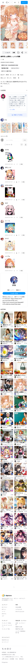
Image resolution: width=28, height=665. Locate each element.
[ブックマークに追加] (18, 52)
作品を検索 (18, 616)
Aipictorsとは (5, 649)
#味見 (14, 78)
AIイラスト (4, 616)
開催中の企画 (19, 636)
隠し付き (8, 144)
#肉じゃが (3, 78)
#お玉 (21, 74)
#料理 (7, 74)
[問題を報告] (17, 164)
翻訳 (1, 86)
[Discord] (5, 658)
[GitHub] (10, 658)
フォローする (14, 293)
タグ (3, 625)
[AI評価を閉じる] (26, 95)
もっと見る (12, 109)
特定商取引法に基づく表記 (8, 664)
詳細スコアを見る (18, 115)
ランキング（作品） (7, 632)
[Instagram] (8, 658)
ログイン (24, 2)
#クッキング (13, 74)
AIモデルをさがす (20, 620)
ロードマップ (5, 651)
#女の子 (3, 74)
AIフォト (4, 618)
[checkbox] (5, 144)
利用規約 (4, 661)
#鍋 (18, 74)
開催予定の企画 (19, 638)
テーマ (3, 620)
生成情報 (3, 90)
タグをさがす (19, 618)
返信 (22, 164)
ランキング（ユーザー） (7, 635)
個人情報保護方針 (11, 661)
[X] (3, 658)
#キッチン (9, 78)
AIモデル (4, 623)
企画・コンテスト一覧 (20, 633)
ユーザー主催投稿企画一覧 (20, 641)
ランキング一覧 (5, 638)
